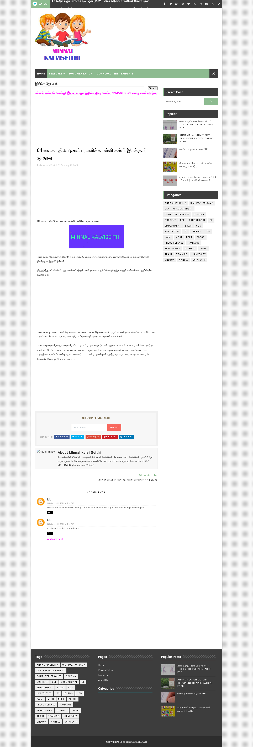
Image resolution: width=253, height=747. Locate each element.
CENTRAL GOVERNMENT (179, 209)
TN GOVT (190, 248)
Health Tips (172, 231)
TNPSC (203, 248)
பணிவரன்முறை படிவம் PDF (194, 149)
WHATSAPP (199, 260)
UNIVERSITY (199, 254)
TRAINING (181, 254)
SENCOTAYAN (172, 248)
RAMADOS (194, 243)
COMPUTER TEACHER (177, 214)
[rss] (200, 4)
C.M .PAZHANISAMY (201, 203)
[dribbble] (194, 4)
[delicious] (219, 4)
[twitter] (170, 4)
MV (49, 499)
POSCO (201, 237)
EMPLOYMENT (173, 226)
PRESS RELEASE (174, 243)
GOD (198, 226)
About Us (103, 680)
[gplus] (176, 4)
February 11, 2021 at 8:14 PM (61, 524)
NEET (189, 237)
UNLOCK (169, 260)
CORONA (199, 214)
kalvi (168, 237)
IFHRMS (196, 231)
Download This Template (115, 73)
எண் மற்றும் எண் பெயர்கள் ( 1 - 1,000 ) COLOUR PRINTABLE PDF (197, 124)
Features (55, 73)
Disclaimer (103, 675)
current (170, 220)
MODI (179, 237)
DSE (182, 220)
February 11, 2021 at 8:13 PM (61, 503)
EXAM (188, 226)
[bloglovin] (188, 4)
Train (168, 254)
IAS (186, 231)
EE (211, 220)
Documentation (80, 73)
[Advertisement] (155, 37)
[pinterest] (182, 4)
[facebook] (164, 4)
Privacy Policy (105, 670)
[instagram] (212, 4)
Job (207, 231)
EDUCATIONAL (197, 220)
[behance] (206, 4)
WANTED (184, 260)
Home (41, 73)
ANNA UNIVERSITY (175, 203)
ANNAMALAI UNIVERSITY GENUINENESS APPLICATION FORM (197, 138)
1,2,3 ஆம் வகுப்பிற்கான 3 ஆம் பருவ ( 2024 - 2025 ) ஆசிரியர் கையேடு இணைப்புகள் (99, 4)
